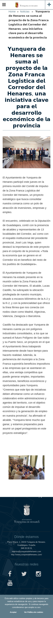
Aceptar (13, 612)
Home (12, 11)
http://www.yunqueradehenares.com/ (26, 554)
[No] (49, 606)
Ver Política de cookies (33, 612)
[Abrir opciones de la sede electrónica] (49, 4)
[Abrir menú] (4, 4)
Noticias (24, 11)
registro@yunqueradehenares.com (26, 551)
